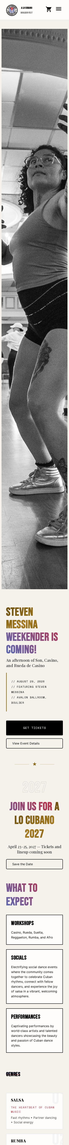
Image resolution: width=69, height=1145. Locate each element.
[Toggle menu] (58, 9)
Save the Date (22, 864)
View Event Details (25, 743)
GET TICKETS (34, 727)
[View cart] (49, 9)
